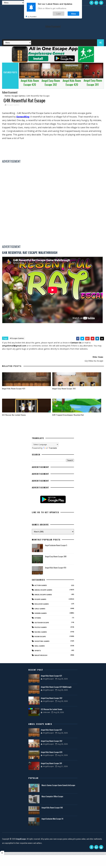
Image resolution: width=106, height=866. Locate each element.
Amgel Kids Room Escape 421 (13, 388)
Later (58, 13)
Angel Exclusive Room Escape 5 (56, 545)
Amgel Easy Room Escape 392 (64, 388)
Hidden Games (41, 613)
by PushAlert (32, 16)
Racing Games (41, 632)
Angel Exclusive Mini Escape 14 (52, 818)
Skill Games (40, 646)
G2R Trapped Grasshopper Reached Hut (68, 415)
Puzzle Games (41, 627)
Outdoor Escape (42, 623)
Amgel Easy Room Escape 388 (55, 556)
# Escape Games (17, 338)
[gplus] (96, 3)
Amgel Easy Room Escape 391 (51, 763)
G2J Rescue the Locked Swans (14, 415)
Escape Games (13, 105)
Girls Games (40, 609)
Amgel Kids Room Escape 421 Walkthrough (56, 686)
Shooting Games (42, 641)
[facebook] (91, 3)
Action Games (41, 585)
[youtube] (101, 3)
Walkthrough (41, 655)
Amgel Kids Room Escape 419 (55, 567)
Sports (38, 651)
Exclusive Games (42, 604)
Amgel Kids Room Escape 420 (51, 752)
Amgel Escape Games (43, 590)
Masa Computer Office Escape (52, 796)
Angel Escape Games (43, 595)
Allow (73, 13)
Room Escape (40, 636)
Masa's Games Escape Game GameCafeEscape (58, 785)
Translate (53, 448)
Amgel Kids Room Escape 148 (52, 807)
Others (38, 618)
